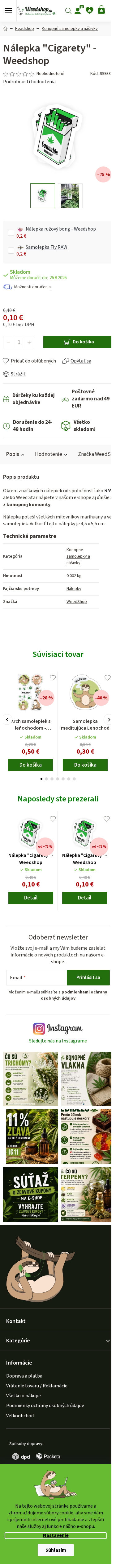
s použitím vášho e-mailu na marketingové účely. (57, 827)
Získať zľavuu (57, 812)
